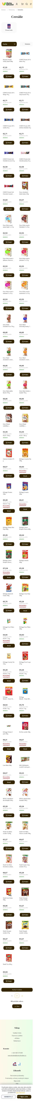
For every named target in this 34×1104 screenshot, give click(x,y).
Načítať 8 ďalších (17, 989)
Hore (18, 1006)
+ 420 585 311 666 (17, 1053)
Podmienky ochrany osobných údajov (17, 1078)
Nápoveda (17, 1081)
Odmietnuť (8, 1096)
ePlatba (17, 1038)
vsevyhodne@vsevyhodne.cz (17, 1055)
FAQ (17, 1083)
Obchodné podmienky (17, 1075)
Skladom (27, 44)
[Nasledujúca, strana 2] (17, 996)
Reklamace (17, 1041)
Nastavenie (16, 1098)
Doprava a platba (17, 1035)
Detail (25, 476)
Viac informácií (20, 1092)
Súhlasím (24, 1096)
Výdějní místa (17, 1033)
